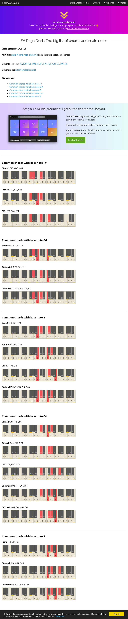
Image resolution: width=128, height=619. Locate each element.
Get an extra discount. (77, 28)
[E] (38, 63)
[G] (49, 63)
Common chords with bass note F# (25, 83)
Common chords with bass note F (25, 96)
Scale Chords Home (79, 2)
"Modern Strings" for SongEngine (57, 25)
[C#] (25, 63)
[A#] (62, 63)
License (96, 2)
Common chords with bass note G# (26, 87)
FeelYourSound (10, 3)
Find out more (75, 140)
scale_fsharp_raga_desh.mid (24, 54)
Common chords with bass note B (25, 90)
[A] (58, 63)
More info (60, 616)
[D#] (34, 63)
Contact (122, 2)
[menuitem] (10, 3)
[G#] (54, 63)
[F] (41, 63)
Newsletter (109, 2)
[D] (29, 63)
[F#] (45, 63)
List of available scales (25, 69)
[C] (21, 63)
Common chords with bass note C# (25, 93)
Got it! (117, 613)
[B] (66, 63)
